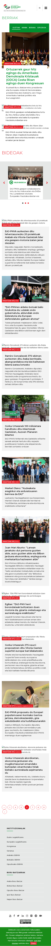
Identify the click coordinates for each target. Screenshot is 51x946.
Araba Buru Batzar (14, 881)
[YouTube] (10, 916)
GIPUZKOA (41, 28)
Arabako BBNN (13, 855)
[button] (22, 203)
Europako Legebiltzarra (16, 842)
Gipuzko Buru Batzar (15, 890)
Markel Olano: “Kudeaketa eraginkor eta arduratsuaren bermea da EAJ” (21, 491)
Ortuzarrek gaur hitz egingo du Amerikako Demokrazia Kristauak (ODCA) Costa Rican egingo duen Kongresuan (25, 76)
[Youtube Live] (40, 916)
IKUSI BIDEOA (20, 182)
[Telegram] (36, 916)
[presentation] (4, 183)
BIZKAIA (32, 28)
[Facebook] (14, 916)
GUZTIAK (16, 28)
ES (39, 8)
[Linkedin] (23, 916)
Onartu (33, 943)
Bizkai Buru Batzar (15, 886)
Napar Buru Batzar (15, 899)
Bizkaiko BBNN (13, 860)
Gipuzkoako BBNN (15, 864)
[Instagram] (27, 916)
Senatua (10, 851)
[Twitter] (18, 916)
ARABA (24, 28)
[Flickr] (31, 916)
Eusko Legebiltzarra (15, 837)
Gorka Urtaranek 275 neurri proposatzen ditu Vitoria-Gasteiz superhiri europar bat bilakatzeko (24, 648)
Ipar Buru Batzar (14, 895)
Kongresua (11, 846)
